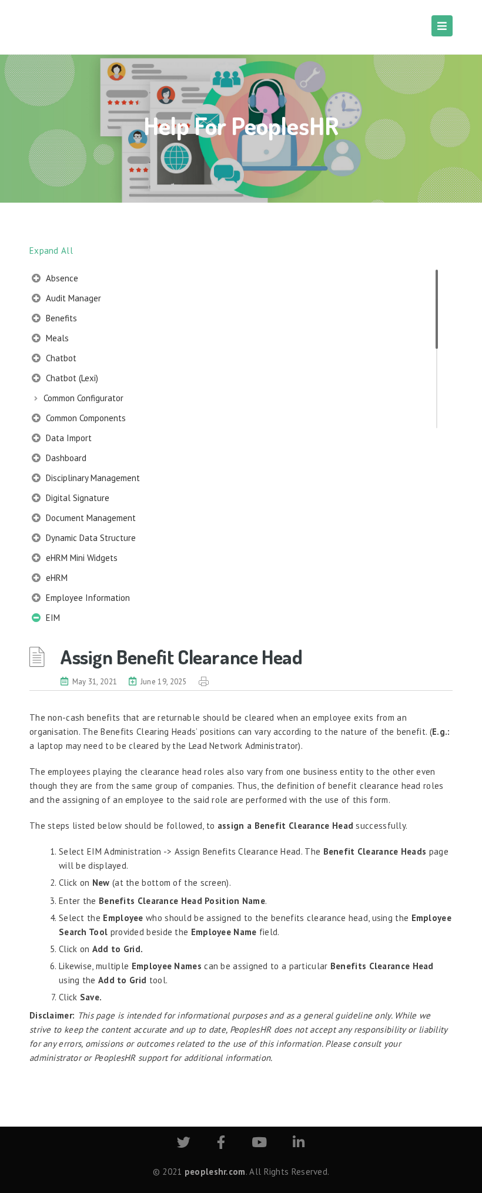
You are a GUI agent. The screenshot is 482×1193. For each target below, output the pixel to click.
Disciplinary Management (91, 477)
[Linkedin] (298, 1144)
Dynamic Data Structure (89, 537)
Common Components (84, 418)
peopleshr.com (215, 1171)
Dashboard (64, 457)
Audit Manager (72, 298)
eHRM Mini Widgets (80, 557)
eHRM (55, 577)
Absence (60, 278)
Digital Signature (76, 497)
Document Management (89, 517)
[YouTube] (259, 1144)
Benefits (60, 318)
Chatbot (59, 358)
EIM (51, 617)
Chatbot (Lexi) (70, 378)
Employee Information (86, 597)
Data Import (67, 437)
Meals (56, 338)
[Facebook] (221, 1144)
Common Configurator (83, 398)
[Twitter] (183, 1144)
